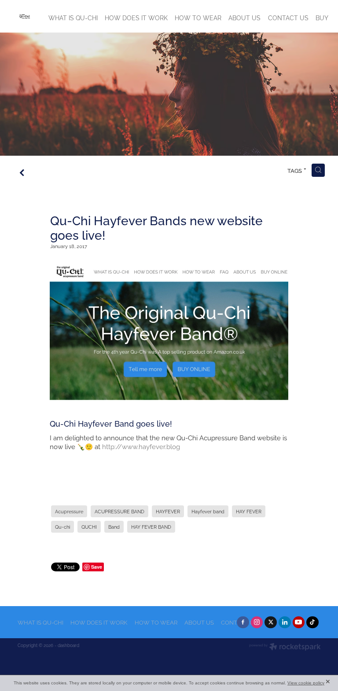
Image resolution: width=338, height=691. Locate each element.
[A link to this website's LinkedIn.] (285, 622)
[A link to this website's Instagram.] (257, 622)
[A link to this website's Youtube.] (299, 622)
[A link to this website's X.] (271, 622)
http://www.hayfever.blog (141, 446)
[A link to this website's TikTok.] (312, 622)
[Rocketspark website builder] (285, 647)
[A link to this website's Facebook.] (243, 622)
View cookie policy (305, 682)
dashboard (68, 645)
